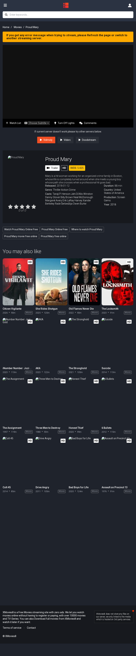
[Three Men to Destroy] (51, 400)
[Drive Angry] (51, 460)
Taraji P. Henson (61, 193)
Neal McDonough (83, 197)
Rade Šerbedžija (63, 203)
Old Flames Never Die (81, 308)
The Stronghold (78, 368)
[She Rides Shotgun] (51, 281)
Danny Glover (52, 197)
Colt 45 (7, 487)
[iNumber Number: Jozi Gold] (18, 341)
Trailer (54, 168)
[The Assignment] (18, 400)
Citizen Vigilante (12, 308)
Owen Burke (79, 203)
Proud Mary (58, 159)
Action (64, 189)
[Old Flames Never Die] (84, 281)
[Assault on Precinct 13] (117, 460)
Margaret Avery (53, 200)
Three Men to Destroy (48, 427)
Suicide (106, 368)
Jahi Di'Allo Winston (82, 193)
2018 (113, 204)
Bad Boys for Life (79, 487)
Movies (18, 27)
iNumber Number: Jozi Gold (19, 368)
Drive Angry (42, 487)
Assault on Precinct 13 (115, 487)
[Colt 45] (18, 460)
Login (129, 5)
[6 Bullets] (117, 400)
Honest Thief (76, 427)
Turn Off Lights (66, 123)
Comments (90, 123)
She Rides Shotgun (47, 308)
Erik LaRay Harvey (72, 200)
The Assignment (12, 427)
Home (6, 27)
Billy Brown (67, 197)
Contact (31, 627)
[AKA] (51, 341)
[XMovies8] (68, 5)
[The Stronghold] (84, 341)
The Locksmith (110, 308)
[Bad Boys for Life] (84, 460)
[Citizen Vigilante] (18, 281)
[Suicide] (117, 341)
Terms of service (12, 627)
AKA (38, 368)
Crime (72, 189)
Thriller (57, 189)
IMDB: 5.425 (77, 168)
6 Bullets (107, 427)
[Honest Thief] (84, 400)
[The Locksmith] (117, 281)
